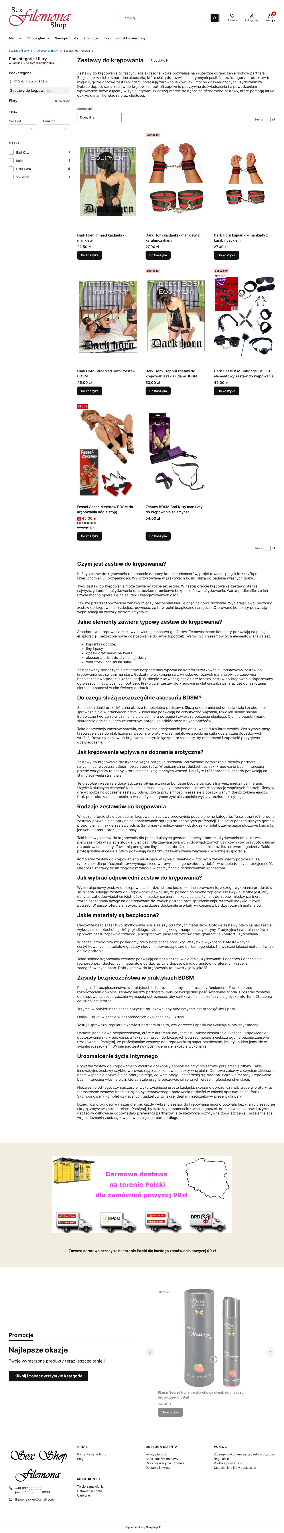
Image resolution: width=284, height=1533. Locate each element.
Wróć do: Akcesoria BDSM (30, 81)
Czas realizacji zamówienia (165, 1463)
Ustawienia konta (89, 1491)
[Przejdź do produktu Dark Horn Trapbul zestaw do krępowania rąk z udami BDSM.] (176, 317)
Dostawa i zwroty (158, 1467)
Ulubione (83, 1495)
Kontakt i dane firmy (91, 1454)
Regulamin (221, 1459)
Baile (19, 160)
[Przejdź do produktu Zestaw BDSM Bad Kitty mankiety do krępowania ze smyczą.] (176, 453)
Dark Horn (23, 169)
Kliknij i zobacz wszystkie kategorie (48, 1376)
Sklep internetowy (140, 1527)
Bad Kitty (23, 152)
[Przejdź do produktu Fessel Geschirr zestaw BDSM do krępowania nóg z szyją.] (107, 453)
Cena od (15, 121)
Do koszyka (90, 255)
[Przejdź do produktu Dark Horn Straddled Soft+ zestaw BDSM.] (107, 317)
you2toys (23, 177)
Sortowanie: (85, 108)
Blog (80, 1459)
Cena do (49, 121)
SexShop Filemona (20, 50)
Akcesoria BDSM (47, 50)
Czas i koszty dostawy (162, 1459)
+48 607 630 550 (28, 1488)
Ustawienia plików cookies (233, 1467)
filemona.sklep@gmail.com (34, 1499)
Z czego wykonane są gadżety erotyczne (244, 1454)
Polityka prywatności (229, 1463)
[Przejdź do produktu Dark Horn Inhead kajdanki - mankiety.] (107, 181)
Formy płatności (157, 1454)
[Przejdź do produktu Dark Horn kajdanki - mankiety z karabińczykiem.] (244, 181)
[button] (215, 18)
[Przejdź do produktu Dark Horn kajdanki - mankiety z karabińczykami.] (176, 181)
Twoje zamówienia (90, 1486)
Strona (258, 119)
